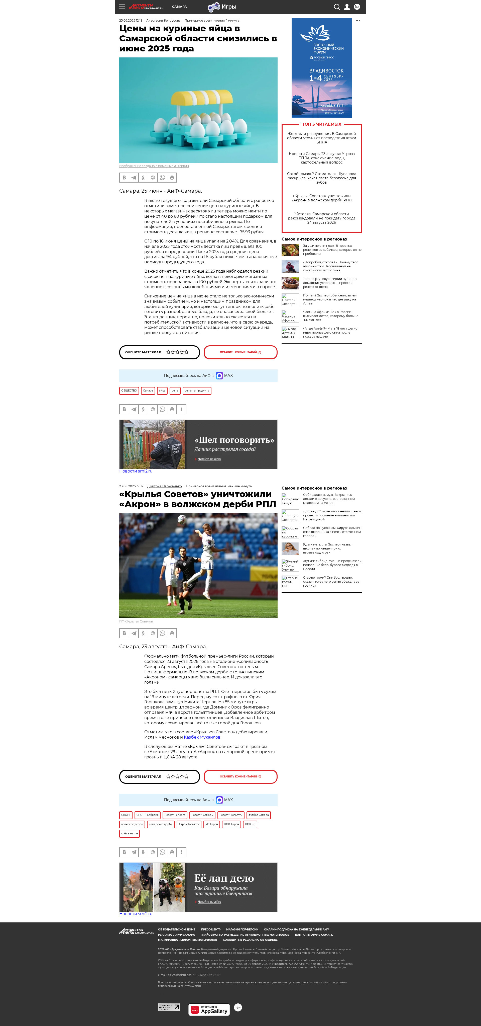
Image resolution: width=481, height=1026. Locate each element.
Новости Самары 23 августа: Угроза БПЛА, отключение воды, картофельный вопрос (322, 158)
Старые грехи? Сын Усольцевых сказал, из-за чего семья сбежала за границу (331, 581)
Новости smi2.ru (136, 471)
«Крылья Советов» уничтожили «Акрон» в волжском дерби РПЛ (322, 198)
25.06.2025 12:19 (130, 20)
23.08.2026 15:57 (131, 486)
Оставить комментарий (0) (240, 352)
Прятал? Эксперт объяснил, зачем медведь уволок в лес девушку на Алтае (329, 299)
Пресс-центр (210, 929)
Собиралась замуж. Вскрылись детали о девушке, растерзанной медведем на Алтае (329, 499)
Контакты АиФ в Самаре (314, 934)
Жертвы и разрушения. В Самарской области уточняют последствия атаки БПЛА (321, 138)
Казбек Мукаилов (202, 737)
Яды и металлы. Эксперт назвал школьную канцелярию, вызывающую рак (327, 548)
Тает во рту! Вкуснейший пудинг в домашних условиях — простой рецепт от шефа (329, 283)
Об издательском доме (176, 929)
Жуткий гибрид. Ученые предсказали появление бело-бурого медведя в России (332, 565)
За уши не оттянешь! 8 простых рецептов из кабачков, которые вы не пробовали (332, 250)
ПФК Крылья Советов (136, 621)
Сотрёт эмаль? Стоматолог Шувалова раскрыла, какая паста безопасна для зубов (321, 178)
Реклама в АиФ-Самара (176, 934)
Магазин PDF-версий (242, 929)
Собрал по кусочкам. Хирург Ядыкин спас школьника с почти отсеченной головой (332, 532)
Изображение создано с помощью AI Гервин (154, 166)
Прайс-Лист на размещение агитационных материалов (245, 934)
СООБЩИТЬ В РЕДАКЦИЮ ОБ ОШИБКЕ (250, 939)
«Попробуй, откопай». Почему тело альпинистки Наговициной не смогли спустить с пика (330, 266)
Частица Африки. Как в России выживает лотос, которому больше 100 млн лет (330, 316)
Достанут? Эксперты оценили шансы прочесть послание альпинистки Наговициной (332, 515)
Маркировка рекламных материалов (187, 939)
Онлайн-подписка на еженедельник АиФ (296, 929)
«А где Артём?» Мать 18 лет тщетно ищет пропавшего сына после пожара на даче (330, 332)
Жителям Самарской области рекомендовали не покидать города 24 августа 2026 (321, 218)
